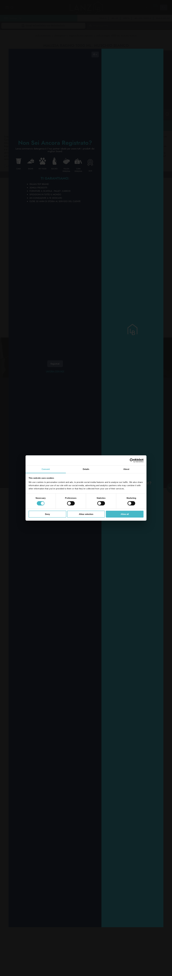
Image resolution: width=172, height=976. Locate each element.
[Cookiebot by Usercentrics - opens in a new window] (132, 460)
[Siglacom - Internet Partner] (151, 471)
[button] (36, 24)
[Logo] (24, 399)
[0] (151, 7)
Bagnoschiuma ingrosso (81, 35)
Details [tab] (86, 469)
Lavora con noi (55, 371)
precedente (20, 174)
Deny (47, 514)
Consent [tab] (46, 469)
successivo (34, 174)
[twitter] (53, 414)
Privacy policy (20, 453)
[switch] (71, 503)
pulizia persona (43, 35)
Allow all (125, 514)
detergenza (59, 35)
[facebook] (64, 407)
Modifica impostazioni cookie (25, 455)
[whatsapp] (53, 421)
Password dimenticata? (132, 785)
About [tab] (126, 469)
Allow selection (86, 514)
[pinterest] (64, 414)
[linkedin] (53, 407)
